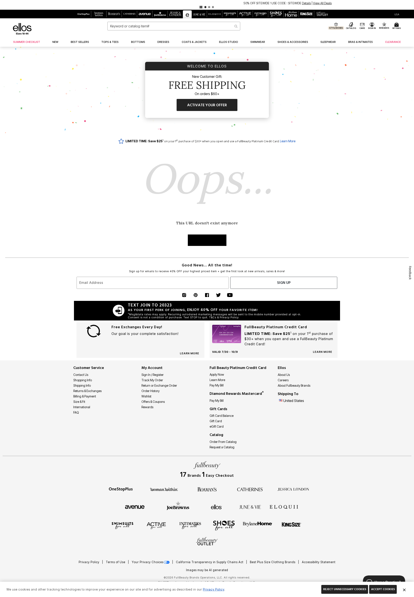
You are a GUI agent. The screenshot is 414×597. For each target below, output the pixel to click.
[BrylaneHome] (257, 525)
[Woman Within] (164, 489)
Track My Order (152, 380)
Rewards (147, 407)
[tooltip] (83, 14)
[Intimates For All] (190, 525)
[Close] (404, 589)
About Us (284, 375)
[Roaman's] (207, 489)
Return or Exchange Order (159, 385)
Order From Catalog (223, 442)
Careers (283, 380)
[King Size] (291, 525)
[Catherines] (250, 489)
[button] (207, 5)
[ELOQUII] (284, 506)
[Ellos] (216, 507)
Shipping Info (82, 385)
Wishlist (146, 396)
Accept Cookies (383, 589)
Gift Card (216, 421)
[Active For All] (156, 525)
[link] (26, 42)
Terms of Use (116, 562)
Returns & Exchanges (87, 391)
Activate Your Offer (207, 105)
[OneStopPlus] (121, 489)
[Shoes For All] (224, 525)
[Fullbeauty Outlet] (207, 542)
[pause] (201, 7)
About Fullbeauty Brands (294, 385)
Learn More (287, 141)
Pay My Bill (217, 385)
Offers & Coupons (153, 401)
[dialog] (397, 14)
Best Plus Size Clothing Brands (273, 562)
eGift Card (217, 426)
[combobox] (173, 26)
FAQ (76, 412)
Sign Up (284, 283)
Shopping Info (82, 380)
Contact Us (80, 375)
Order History (150, 391)
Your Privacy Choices (147, 562)
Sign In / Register (152, 375)
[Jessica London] (293, 489)
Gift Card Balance (222, 415)
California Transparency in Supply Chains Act (210, 562)
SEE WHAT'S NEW (207, 240)
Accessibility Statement (319, 562)
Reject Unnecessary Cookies (344, 589)
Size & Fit (79, 401)
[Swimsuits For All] (122, 525)
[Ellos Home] (22, 29)
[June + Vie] (250, 507)
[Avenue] (134, 507)
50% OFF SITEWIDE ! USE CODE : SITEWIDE (192, 3)
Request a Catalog (222, 447)
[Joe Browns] (178, 506)
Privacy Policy (89, 562)
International (81, 407)
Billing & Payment (84, 396)
